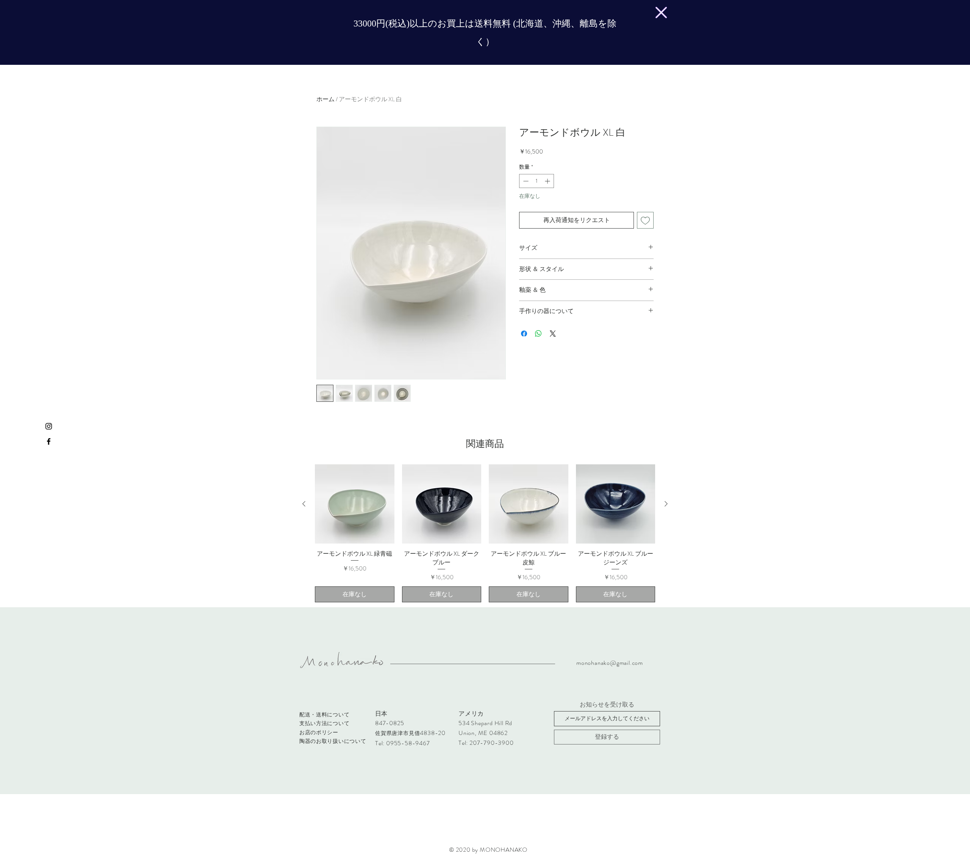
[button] (661, 12)
